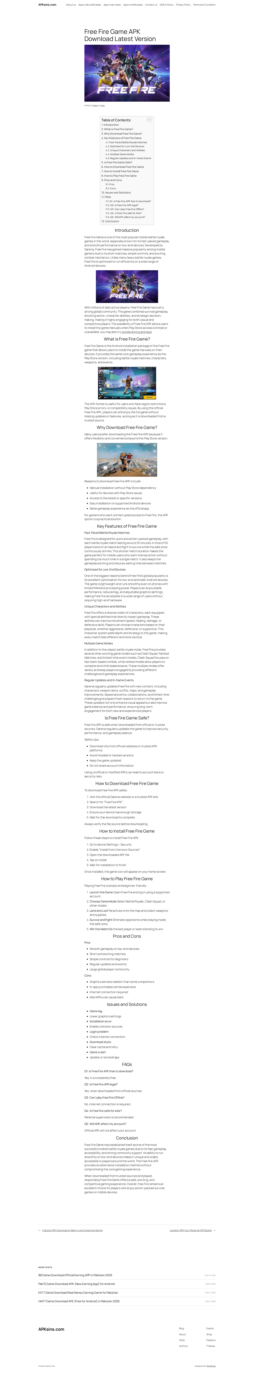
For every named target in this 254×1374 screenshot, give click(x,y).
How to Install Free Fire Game (121, 171)
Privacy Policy (183, 4)
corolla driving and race (137, 332)
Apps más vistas (112, 4)
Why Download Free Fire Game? (123, 133)
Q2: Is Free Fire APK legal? (124, 205)
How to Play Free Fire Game (120, 175)
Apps (102, 105)
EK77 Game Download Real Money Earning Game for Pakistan (78, 1292)
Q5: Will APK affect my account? (127, 217)
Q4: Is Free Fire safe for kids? (126, 213)
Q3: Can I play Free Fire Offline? (127, 209)
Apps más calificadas (89, 4)
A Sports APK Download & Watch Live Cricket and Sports (72, 1230)
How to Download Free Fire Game (124, 167)
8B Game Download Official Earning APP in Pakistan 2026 (75, 1275)
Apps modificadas (132, 4)
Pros (111, 184)
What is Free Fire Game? (118, 129)
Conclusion (112, 221)
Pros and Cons (113, 180)
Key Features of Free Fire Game (123, 138)
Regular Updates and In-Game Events (130, 158)
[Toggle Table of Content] (148, 120)
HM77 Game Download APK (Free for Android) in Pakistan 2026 (79, 1301)
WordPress (211, 1366)
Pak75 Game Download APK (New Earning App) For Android (76, 1284)
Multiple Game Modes (122, 154)
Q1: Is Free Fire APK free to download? (130, 201)
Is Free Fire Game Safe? (118, 162)
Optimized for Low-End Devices (127, 146)
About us (71, 4)
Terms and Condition (204, 4)
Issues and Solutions (118, 192)
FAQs (108, 197)
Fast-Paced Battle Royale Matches (128, 142)
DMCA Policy (166, 4)
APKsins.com (47, 5)
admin (95, 105)
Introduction (111, 125)
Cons (113, 188)
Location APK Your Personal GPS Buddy (191, 1230)
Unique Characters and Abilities (127, 150)
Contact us (151, 4)
